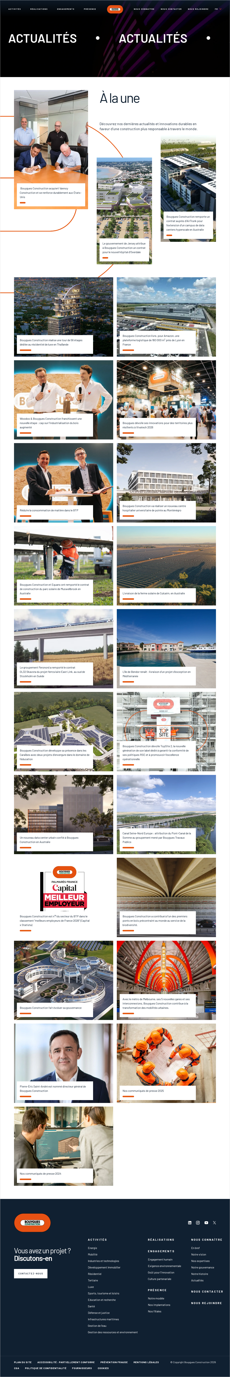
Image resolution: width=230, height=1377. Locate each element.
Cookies (103, 1368)
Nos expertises (200, 1260)
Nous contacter (171, 9)
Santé (91, 1306)
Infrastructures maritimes (103, 1319)
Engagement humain (160, 1259)
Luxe (91, 1286)
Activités (14, 9)
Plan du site (23, 1362)
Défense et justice (99, 1312)
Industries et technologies (103, 1260)
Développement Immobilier (104, 1267)
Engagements (66, 9)
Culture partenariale (159, 1278)
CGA (16, 1368)
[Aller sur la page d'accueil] (115, 9)
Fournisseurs (82, 1368)
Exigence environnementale (164, 1266)
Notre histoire (199, 1273)
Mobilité (92, 1254)
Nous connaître (144, 9)
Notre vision (198, 1254)
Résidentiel (94, 1273)
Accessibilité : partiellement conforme (66, 1362)
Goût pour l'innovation (161, 1272)
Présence (90, 9)
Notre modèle (156, 1298)
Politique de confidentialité (45, 1368)
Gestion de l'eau (97, 1325)
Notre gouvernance (202, 1267)
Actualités (197, 1280)
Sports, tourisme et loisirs (103, 1293)
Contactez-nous (30, 1273)
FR (216, 9)
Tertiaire (93, 1280)
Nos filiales (154, 1311)
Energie (92, 1248)
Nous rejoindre (198, 9)
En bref (195, 1248)
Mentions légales (146, 1362)
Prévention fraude (114, 1362)
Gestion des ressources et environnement (113, 1332)
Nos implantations (159, 1304)
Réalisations (39, 9)
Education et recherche (102, 1299)
